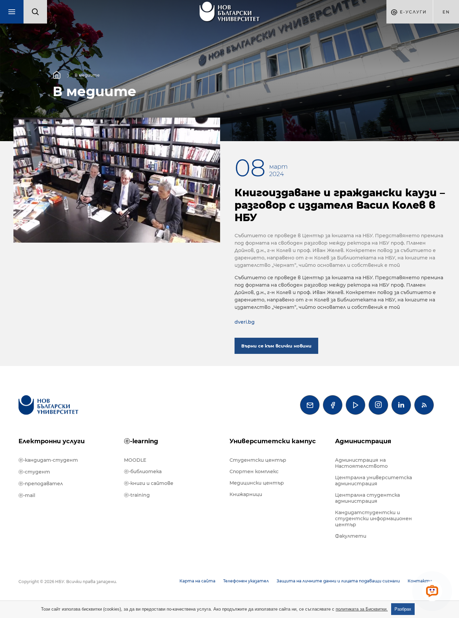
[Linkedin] (401, 405)
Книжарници (246, 494)
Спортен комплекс (254, 471)
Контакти (420, 580)
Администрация (363, 441)
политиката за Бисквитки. (362, 609)
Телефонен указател (246, 580)
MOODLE (135, 460)
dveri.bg (245, 322)
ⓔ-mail (26, 495)
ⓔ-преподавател (40, 484)
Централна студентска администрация (367, 498)
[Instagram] (378, 405)
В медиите (87, 74)
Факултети (350, 536)
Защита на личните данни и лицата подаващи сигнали (338, 580)
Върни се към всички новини (276, 345)
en (446, 11)
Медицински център (257, 483)
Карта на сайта (197, 580)
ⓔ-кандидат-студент (48, 460)
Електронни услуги (51, 441)
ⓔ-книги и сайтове (148, 483)
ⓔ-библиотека (143, 471)
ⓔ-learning (141, 441)
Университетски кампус (273, 441)
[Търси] (35, 12)
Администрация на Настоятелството (361, 463)
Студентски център (258, 460)
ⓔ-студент (34, 472)
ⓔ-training (137, 495)
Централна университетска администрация (373, 481)
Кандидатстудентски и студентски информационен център (373, 518)
